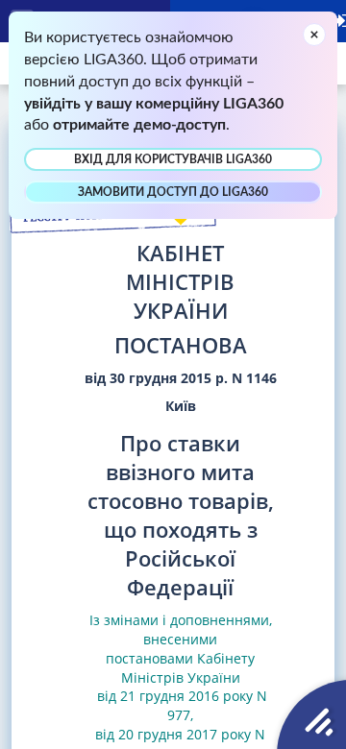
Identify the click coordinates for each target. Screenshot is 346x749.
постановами (149, 658)
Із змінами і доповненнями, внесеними (180, 629)
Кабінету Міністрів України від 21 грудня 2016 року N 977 (180, 687)
